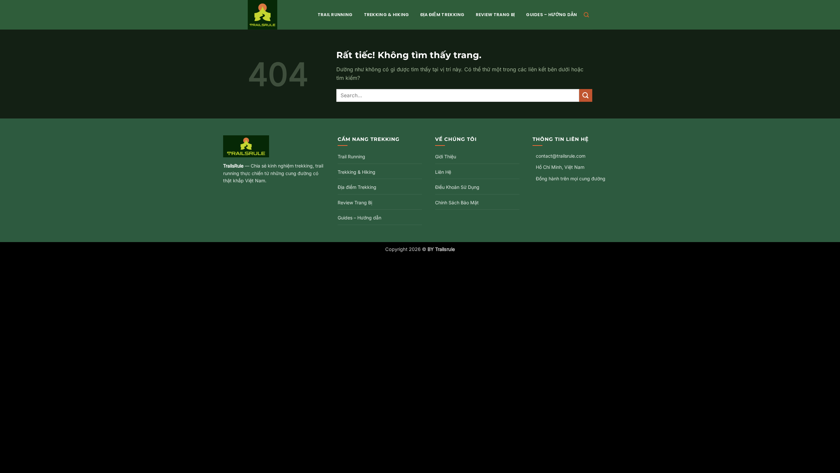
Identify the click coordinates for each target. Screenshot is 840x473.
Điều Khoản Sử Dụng (457, 187)
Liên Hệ (443, 172)
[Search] (586, 15)
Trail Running (335, 14)
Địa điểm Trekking (442, 14)
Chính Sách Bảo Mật (457, 202)
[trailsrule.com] (276, 15)
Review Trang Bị (495, 14)
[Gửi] (585, 95)
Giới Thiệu (445, 156)
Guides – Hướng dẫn (551, 14)
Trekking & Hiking (386, 14)
